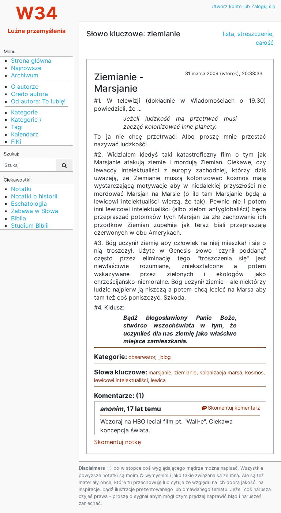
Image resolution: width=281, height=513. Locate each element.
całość (265, 42)
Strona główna (31, 60)
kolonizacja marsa (220, 372)
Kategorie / (26, 119)
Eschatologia (29, 203)
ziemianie (185, 372)
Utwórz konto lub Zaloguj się (243, 6)
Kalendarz (24, 134)
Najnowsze (26, 68)
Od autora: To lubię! (38, 101)
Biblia (18, 218)
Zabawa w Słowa (34, 211)
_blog (164, 357)
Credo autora (29, 94)
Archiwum (24, 75)
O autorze (24, 86)
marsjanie (160, 372)
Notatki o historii (34, 196)
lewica (158, 380)
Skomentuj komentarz (233, 407)
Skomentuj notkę (117, 442)
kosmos (254, 372)
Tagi (17, 127)
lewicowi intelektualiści (121, 380)
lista (228, 33)
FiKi (16, 141)
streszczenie (254, 33)
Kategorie (24, 112)
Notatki (21, 189)
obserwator (141, 357)
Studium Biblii (30, 225)
